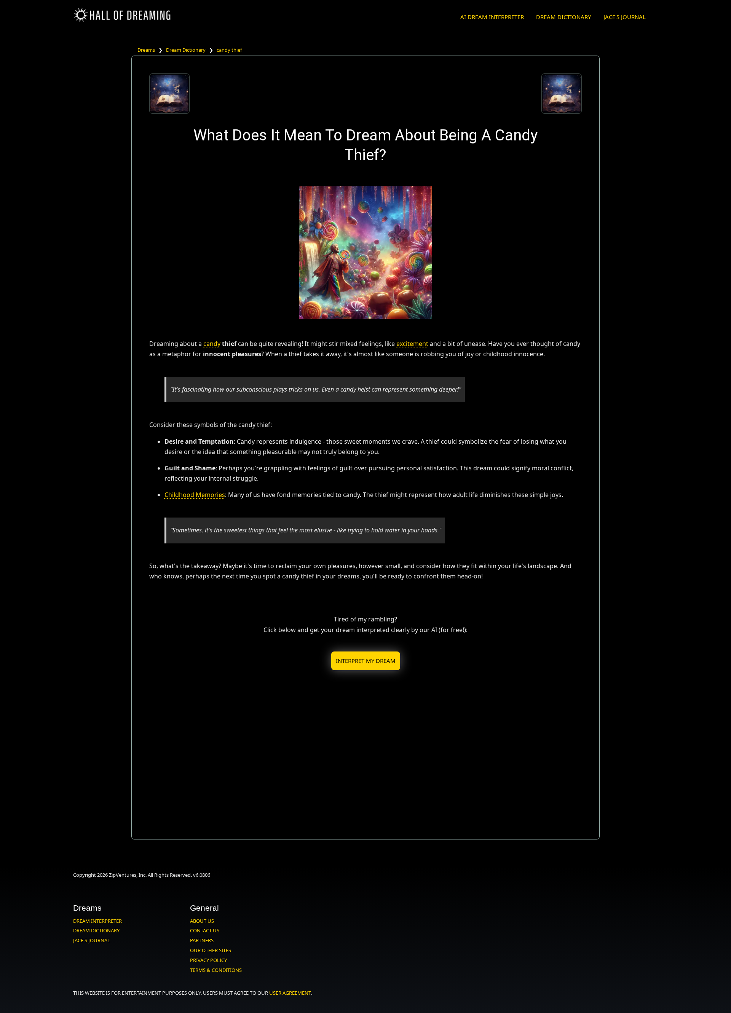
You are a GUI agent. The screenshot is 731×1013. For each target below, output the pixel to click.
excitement (412, 343)
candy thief (229, 49)
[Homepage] (122, 21)
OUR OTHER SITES (210, 950)
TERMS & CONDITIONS (216, 970)
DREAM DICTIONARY (563, 17)
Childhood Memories (194, 495)
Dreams (146, 49)
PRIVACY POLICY (208, 960)
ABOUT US (202, 920)
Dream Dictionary (186, 49)
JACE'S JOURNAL (624, 17)
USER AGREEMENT (290, 992)
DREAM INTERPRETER (97, 920)
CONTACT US (204, 930)
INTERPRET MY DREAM (366, 660)
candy (211, 343)
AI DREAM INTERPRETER (492, 17)
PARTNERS (202, 940)
